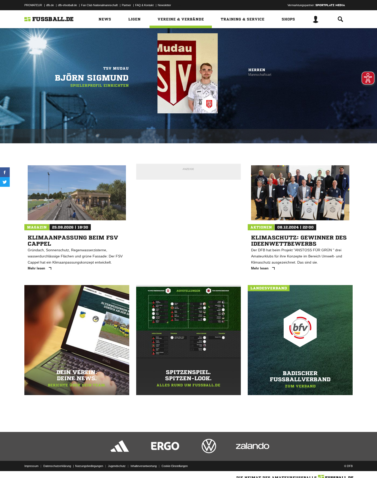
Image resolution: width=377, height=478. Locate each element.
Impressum (31, 466)
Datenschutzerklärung (57, 466)
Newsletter (164, 5)
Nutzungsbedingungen (89, 466)
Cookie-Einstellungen (175, 466)
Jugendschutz (117, 466)
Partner (126, 5)
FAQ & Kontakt (144, 5)
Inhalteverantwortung (144, 466)
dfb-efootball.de (67, 5)
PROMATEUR (33, 5)
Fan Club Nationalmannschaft (99, 5)
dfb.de (50, 5)
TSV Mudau (116, 68)
